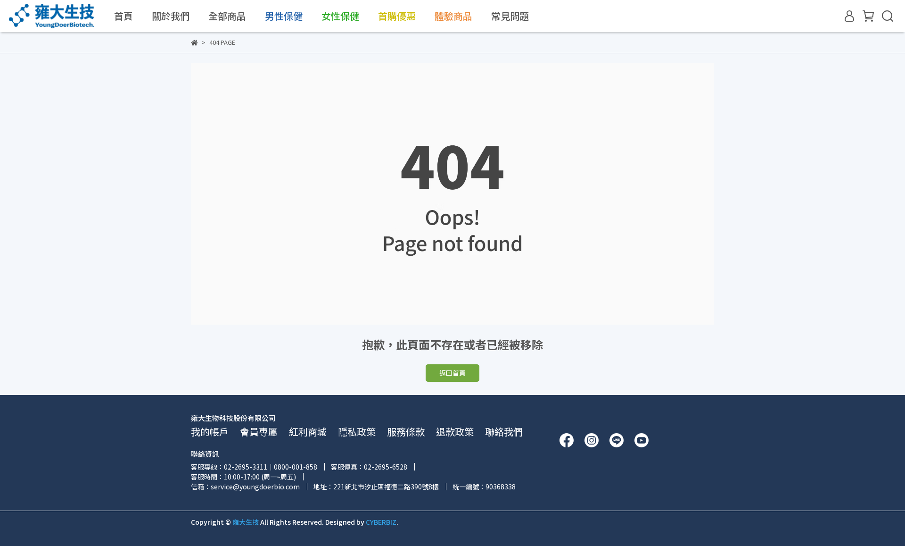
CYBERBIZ (381, 522)
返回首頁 (452, 373)
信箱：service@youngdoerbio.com (245, 486)
